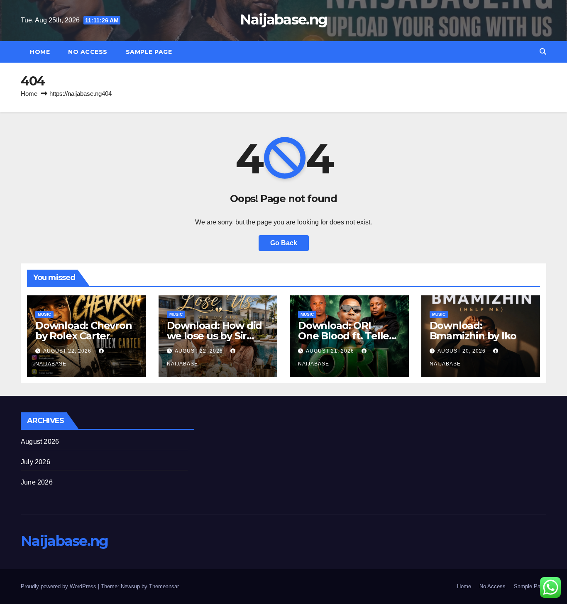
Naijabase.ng (283, 19)
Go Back (283, 242)
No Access (88, 52)
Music (44, 314)
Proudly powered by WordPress (59, 586)
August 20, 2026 (462, 351)
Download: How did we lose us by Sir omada (214, 335)
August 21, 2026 (331, 351)
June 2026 (37, 482)
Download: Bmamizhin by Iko (473, 330)
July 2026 (35, 461)
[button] (543, 51)
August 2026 (40, 441)
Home (40, 52)
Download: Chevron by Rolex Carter (83, 330)
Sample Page (149, 52)
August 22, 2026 (68, 351)
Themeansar (163, 586)
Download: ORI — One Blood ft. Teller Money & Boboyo (345, 335)
